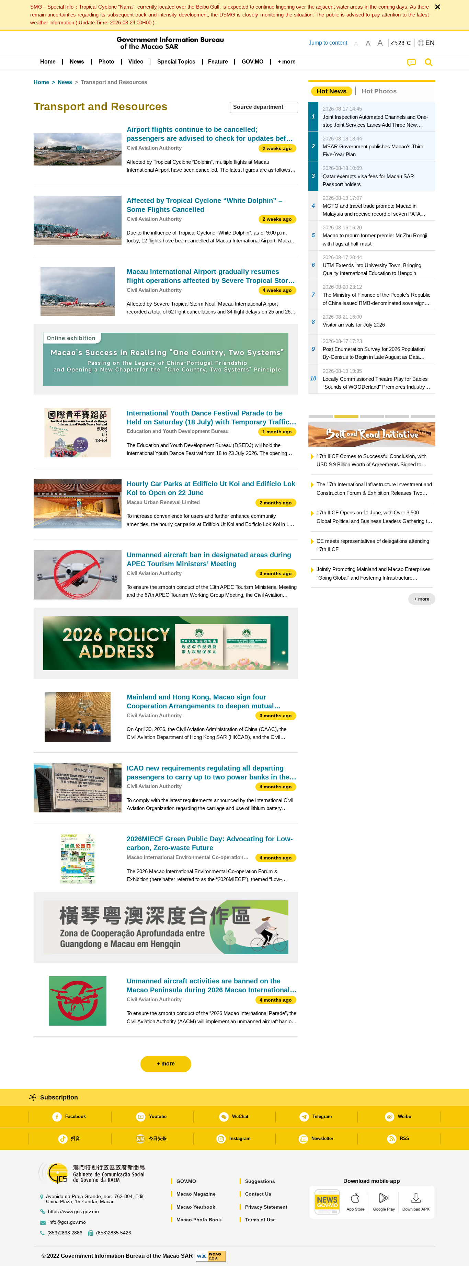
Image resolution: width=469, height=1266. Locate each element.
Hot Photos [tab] (379, 91)
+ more (422, 599)
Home (41, 82)
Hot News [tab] (332, 91)
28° (404, 43)
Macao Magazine (196, 1194)
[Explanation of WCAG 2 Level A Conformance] (211, 1256)
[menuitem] (77, 61)
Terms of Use (260, 1219)
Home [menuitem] (48, 62)
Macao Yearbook (195, 1207)
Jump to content (328, 43)
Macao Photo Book (198, 1219)
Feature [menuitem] (218, 62)
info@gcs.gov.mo (67, 1222)
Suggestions (260, 1181)
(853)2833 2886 (64, 1232)
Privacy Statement (266, 1207)
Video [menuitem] (136, 62)
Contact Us (258, 1194)
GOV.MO (186, 1181)
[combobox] (264, 107)
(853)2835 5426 (113, 1232)
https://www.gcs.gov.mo (73, 1211)
